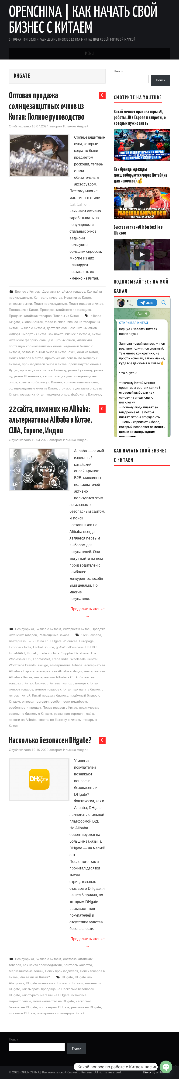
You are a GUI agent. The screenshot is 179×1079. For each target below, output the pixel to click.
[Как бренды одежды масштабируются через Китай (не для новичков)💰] (142, 203)
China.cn (41, 641)
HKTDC (90, 647)
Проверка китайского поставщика (65, 310)
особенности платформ (69, 701)
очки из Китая (87, 352)
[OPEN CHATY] (166, 1067)
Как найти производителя (42, 965)
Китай (96, 334)
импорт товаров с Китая (53, 689)
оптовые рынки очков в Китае (44, 352)
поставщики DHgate (54, 1007)
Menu (89, 54)
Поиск (118, 71)
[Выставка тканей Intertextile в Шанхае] (142, 254)
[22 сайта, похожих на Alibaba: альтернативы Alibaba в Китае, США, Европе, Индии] (39, 469)
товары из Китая (32, 394)
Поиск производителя (50, 303)
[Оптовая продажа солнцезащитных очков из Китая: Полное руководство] (39, 155)
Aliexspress (17, 641)
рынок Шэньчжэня (27, 376)
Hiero (147, 1072)
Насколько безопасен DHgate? (50, 741)
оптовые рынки (20, 303)
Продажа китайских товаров (30, 316)
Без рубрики (24, 629)
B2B (31, 641)
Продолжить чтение (87, 612)
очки (72, 352)
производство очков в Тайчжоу (43, 370)
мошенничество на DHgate (53, 1001)
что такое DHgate (22, 1013)
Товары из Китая (66, 316)
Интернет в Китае (76, 629)
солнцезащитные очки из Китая (33, 388)
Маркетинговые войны (26, 971)
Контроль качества (48, 297)
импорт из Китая (34, 334)
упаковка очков (57, 394)
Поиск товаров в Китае (86, 303)
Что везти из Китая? (35, 977)
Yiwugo (43, 665)
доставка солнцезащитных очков (72, 328)
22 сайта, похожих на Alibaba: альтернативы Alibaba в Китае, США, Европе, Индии (50, 420)
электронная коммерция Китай (60, 1013)
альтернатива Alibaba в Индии (59, 671)
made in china (55, 322)
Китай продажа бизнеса (50, 695)
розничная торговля (69, 713)
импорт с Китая (87, 683)
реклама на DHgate (86, 1007)
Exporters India (20, 647)
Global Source (32, 322)
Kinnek (32, 653)
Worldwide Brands (22, 665)
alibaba (96, 316)
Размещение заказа (54, 635)
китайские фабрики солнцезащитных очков (42, 340)
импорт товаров (21, 689)
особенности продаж (25, 707)
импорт (14, 334)
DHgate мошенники (40, 983)
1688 (85, 635)
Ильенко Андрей (75, 126)
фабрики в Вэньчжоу (86, 394)
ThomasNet (41, 659)
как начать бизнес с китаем (69, 334)
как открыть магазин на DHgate (45, 995)
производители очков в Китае (44, 364)
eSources (70, 641)
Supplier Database (75, 653)
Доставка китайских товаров (63, 291)
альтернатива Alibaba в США (56, 677)
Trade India (60, 659)
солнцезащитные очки (81, 382)
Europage (86, 641)
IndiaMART (17, 653)
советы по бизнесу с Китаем (40, 382)
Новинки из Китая (77, 297)
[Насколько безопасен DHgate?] (39, 779)
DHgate (14, 322)
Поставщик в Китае (23, 310)
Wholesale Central (83, 659)
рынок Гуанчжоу (80, 370)
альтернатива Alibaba (66, 665)
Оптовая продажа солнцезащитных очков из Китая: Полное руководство (46, 107)
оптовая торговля (35, 701)
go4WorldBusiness (69, 647)
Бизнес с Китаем (28, 291)
